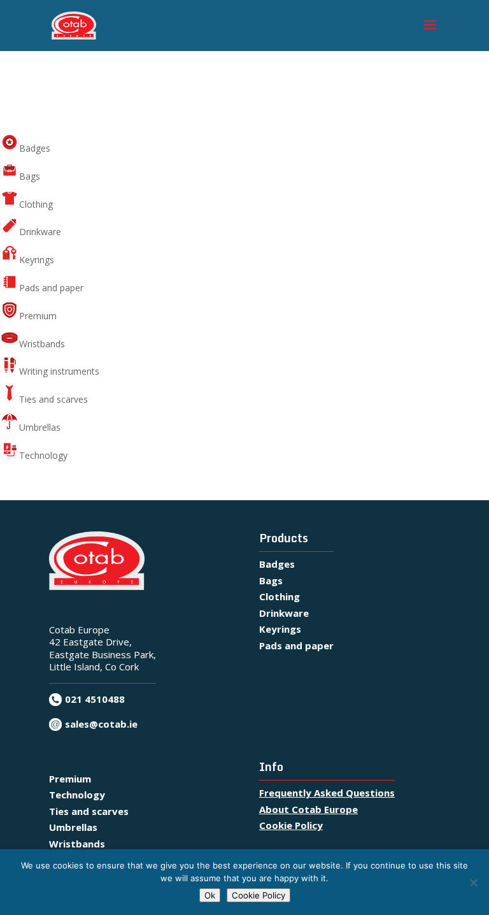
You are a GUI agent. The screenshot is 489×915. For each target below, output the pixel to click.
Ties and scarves (53, 399)
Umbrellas (39, 427)
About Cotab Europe (308, 809)
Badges (34, 148)
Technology (43, 455)
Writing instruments (59, 371)
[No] (473, 882)
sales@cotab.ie (101, 723)
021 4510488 (95, 699)
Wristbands (42, 344)
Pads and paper (51, 288)
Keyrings (36, 260)
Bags (29, 176)
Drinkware (40, 232)
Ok (209, 895)
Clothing (36, 204)
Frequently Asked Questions (327, 792)
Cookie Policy (291, 825)
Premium (38, 316)
